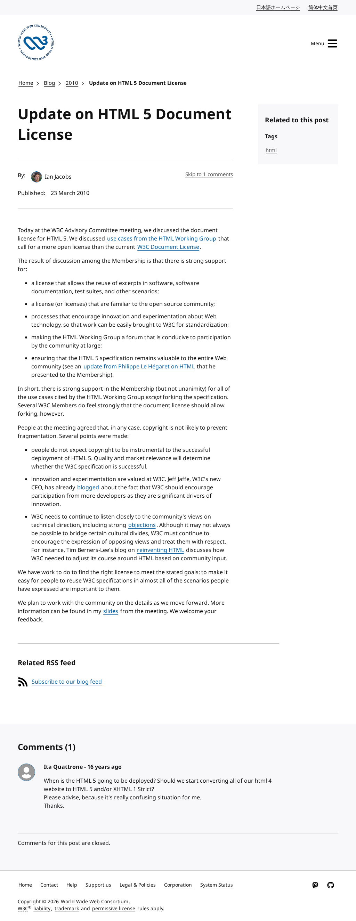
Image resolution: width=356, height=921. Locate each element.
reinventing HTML (160, 550)
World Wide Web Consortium (94, 901)
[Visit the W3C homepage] (36, 43)
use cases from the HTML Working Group (161, 239)
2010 (72, 83)
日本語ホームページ (278, 7)
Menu (317, 43)
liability (41, 908)
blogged (88, 487)
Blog (49, 83)
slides (110, 611)
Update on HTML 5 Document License (138, 83)
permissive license (113, 908)
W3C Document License (168, 247)
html (271, 150)
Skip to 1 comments (209, 174)
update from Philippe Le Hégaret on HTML (139, 366)
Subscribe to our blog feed (67, 682)
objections (142, 525)
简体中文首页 (323, 7)
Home (25, 83)
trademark (67, 908)
